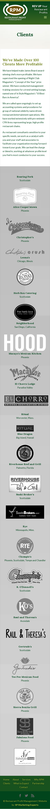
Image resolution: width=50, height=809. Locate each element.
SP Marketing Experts (26, 804)
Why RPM (39, 779)
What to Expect (21, 783)
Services (26, 779)
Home (6, 779)
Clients (6, 783)
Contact (23, 787)
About (16, 779)
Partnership (38, 783)
